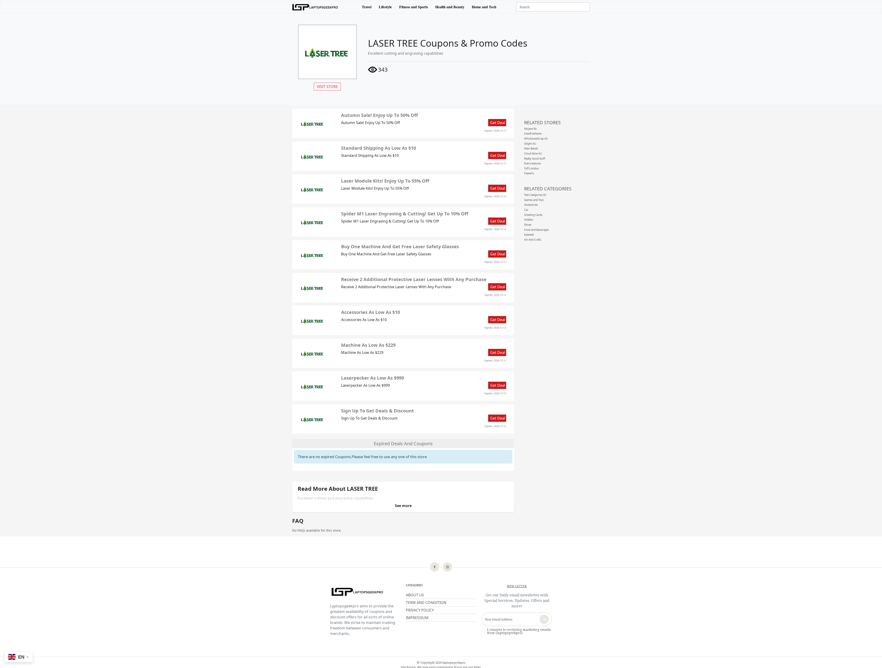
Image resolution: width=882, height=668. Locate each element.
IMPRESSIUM (417, 617)
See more (403, 505)
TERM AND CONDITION (426, 602)
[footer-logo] (365, 592)
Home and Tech (484, 6)
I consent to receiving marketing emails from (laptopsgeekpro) (519, 631)
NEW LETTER (517, 586)
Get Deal (497, 122)
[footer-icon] (434, 567)
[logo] (315, 7)
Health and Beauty (449, 6)
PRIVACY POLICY (420, 610)
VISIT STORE (327, 86)
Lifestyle (385, 6)
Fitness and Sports (413, 6)
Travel (366, 6)
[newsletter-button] (544, 619)
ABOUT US (415, 595)
